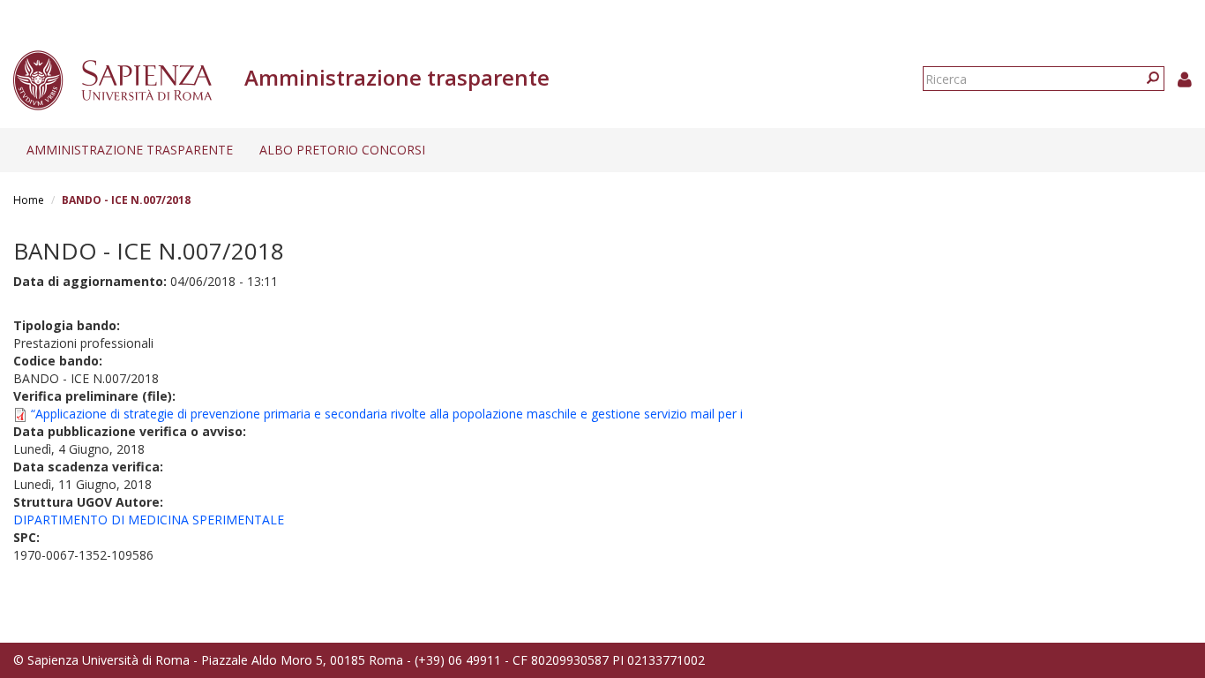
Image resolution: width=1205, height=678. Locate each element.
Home (28, 199)
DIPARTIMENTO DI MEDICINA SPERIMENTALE (148, 519)
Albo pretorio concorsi (342, 149)
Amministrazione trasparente (129, 149)
